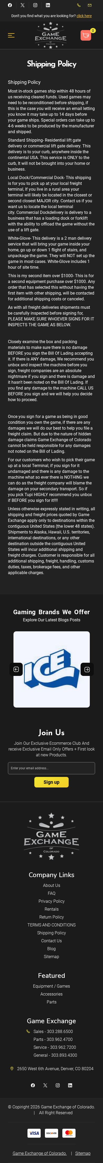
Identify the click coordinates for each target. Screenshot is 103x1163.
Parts (52, 1002)
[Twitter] (23, 5)
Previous (16, 669)
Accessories (51, 994)
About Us (51, 885)
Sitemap (51, 956)
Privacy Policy (52, 901)
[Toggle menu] (14, 35)
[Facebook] (10, 5)
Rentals (52, 909)
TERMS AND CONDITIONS (51, 924)
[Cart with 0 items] (86, 35)
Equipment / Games (51, 986)
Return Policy (51, 917)
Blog (51, 948)
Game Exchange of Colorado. (68, 1106)
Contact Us (51, 940)
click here (84, 16)
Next (87, 669)
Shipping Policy (51, 932)
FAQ (51, 893)
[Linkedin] (48, 5)
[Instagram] (35, 5)
